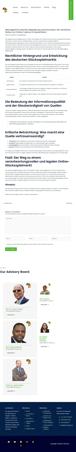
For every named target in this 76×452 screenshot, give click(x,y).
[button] (71, 10)
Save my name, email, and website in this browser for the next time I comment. (30, 244)
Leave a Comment (10, 35)
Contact (25, 12)
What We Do (36, 7)
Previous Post (7, 203)
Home (15, 7)
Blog (54, 7)
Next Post (69, 203)
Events (46, 7)
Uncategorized (21, 35)
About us (24, 7)
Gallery (16, 12)
